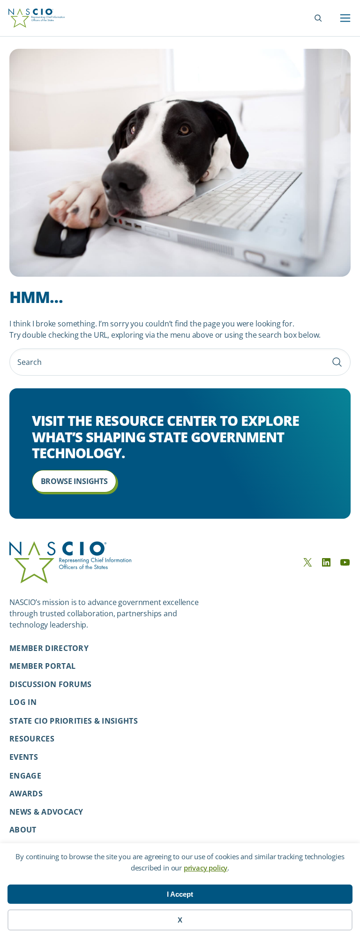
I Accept (180, 894)
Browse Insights (74, 481)
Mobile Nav (345, 18)
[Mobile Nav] (345, 18)
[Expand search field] (318, 18)
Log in (23, 702)
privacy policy (205, 867)
